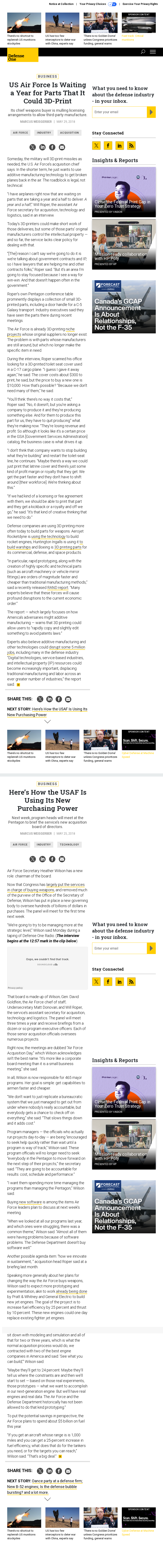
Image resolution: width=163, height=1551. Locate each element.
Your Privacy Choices (93, 4)
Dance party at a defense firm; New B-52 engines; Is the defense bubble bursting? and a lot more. (45, 1487)
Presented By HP (105, 264)
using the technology (48, 536)
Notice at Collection (61, 4)
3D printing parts (68, 547)
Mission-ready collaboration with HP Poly (121, 256)
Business (47, 76)
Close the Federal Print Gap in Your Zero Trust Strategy (122, 204)
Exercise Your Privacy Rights (140, 4)
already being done (71, 1291)
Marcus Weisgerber (36, 121)
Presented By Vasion (108, 211)
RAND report (57, 587)
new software (30, 1202)
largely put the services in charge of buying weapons (46, 887)
